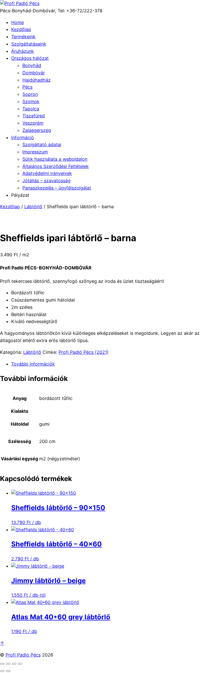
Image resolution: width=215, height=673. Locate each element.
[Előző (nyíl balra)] (2, 671)
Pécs (27, 87)
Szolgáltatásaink (28, 44)
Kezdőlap (21, 29)
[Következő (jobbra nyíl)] (8, 671)
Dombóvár (33, 72)
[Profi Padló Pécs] (19, 3)
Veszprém (32, 123)
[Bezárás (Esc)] (20, 664)
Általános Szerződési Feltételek (55, 166)
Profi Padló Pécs (23, 655)
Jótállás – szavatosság (46, 180)
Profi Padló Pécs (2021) (84, 352)
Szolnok (30, 101)
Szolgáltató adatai (41, 144)
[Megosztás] (14, 664)
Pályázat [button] (20, 195)
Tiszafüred (33, 116)
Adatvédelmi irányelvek (47, 173)
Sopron (30, 94)
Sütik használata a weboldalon (54, 159)
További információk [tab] (33, 364)
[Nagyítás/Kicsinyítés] (2, 664)
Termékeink (23, 36)
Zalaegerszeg (36, 130)
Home (17, 22)
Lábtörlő (33, 206)
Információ (22, 137)
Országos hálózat (30, 58)
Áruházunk (22, 51)
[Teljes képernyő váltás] (8, 664)
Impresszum (35, 152)
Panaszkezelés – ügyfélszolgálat (56, 188)
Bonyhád (31, 65)
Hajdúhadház (36, 80)
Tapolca (30, 109)
